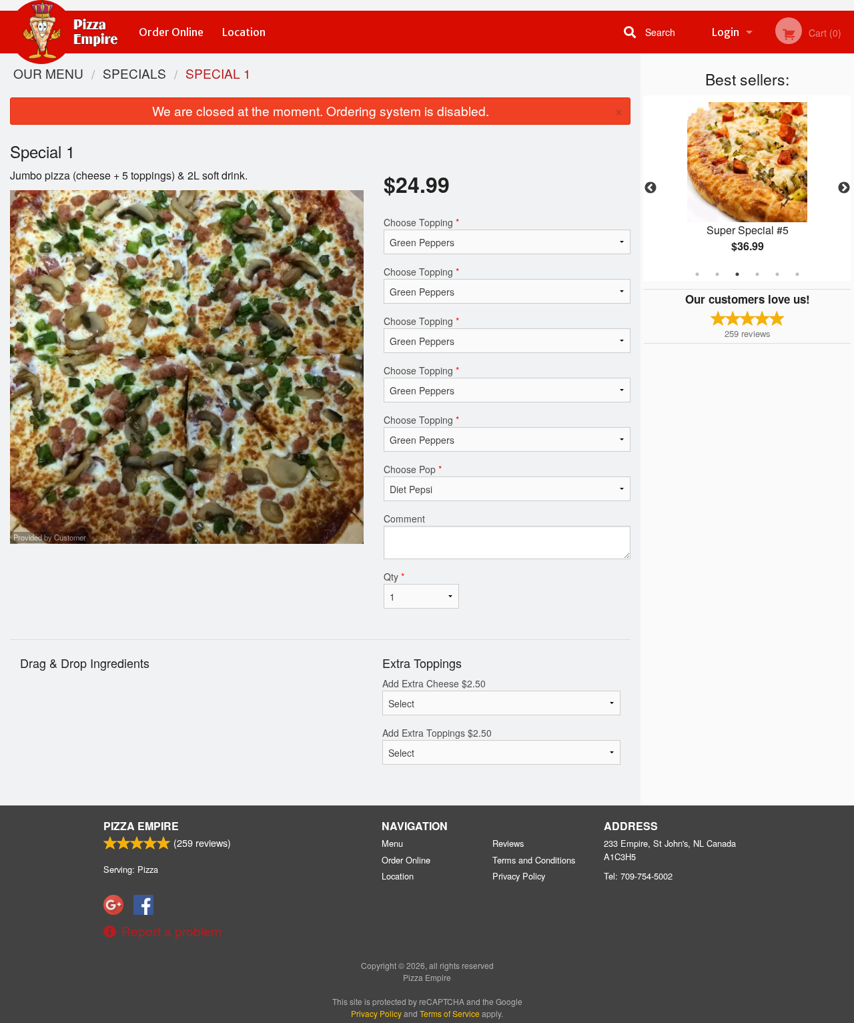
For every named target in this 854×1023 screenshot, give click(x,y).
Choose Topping (421, 222)
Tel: (638, 876)
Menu (392, 843)
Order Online (171, 32)
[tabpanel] (747, 188)
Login (725, 32)
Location (244, 32)
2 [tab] (717, 274)
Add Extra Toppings (437, 732)
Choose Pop (413, 469)
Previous (650, 188)
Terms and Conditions (533, 860)
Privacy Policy (518, 876)
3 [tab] (737, 274)
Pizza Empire (141, 825)
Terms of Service (450, 1013)
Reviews (508, 843)
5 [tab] (777, 274)
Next (844, 188)
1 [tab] (697, 274)
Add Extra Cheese (434, 683)
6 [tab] (797, 274)
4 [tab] (757, 274)
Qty (394, 576)
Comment (404, 518)
